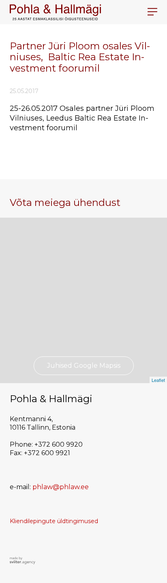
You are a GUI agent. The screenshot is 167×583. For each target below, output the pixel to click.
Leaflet (158, 380)
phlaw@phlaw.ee (60, 487)
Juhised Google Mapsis (83, 365)
